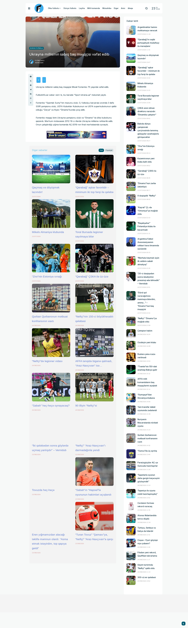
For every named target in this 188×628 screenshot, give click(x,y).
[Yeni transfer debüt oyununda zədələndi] (131, 410)
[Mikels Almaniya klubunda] (51, 213)
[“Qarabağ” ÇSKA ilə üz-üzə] (94, 258)
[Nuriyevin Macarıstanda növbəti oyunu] (131, 422)
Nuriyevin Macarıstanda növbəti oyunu (147, 422)
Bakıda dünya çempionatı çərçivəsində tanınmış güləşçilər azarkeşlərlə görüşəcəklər (148, 130)
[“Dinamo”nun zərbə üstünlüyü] (131, 186)
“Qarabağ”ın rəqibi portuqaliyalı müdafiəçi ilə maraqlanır (148, 42)
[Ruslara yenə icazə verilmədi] (131, 357)
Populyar (109, 150)
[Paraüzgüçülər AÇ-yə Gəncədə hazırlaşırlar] (131, 465)
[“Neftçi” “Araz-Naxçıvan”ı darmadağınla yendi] (94, 427)
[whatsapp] (30, 98)
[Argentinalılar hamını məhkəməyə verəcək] (131, 30)
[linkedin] (30, 94)
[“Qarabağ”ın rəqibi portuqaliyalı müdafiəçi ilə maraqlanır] (131, 42)
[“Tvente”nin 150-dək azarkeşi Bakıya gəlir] (131, 369)
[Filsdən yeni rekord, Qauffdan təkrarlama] (131, 555)
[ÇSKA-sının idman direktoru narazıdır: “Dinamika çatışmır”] (131, 111)
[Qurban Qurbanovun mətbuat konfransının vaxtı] (51, 298)
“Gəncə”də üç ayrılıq (147, 451)
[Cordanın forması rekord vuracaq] (131, 506)
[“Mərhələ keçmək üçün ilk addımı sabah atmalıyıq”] (131, 260)
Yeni (101, 150)
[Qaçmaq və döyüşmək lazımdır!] (51, 169)
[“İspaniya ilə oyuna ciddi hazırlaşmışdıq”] (131, 493)
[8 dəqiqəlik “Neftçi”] (131, 198)
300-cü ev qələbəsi (146, 577)
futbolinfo (39, 60)
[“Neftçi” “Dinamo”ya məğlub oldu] (131, 321)
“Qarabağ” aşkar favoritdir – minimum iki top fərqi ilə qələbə (148, 70)
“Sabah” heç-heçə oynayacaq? (51, 405)
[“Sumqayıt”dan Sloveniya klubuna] (131, 397)
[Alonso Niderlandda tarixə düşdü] (131, 518)
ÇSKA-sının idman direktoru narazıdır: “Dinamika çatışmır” (146, 111)
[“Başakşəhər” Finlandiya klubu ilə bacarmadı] (131, 226)
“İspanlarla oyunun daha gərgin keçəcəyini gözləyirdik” (148, 478)
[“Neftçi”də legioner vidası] (51, 342)
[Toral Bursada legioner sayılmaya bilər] (94, 213)
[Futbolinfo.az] (39, 8)
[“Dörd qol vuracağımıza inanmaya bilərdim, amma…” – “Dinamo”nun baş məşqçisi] (131, 295)
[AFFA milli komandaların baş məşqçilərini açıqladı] (131, 381)
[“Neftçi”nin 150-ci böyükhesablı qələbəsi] (94, 298)
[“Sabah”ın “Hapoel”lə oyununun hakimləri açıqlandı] (94, 471)
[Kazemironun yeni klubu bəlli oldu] (131, 161)
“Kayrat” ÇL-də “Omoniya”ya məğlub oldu (147, 210)
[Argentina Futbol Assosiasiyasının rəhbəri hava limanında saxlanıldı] (131, 241)
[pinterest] (30, 85)
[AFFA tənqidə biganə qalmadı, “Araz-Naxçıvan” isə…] (94, 342)
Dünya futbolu (36, 48)
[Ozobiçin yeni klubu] (131, 345)
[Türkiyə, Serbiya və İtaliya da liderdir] (131, 530)
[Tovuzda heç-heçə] (51, 471)
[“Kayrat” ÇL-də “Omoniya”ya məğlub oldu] (131, 210)
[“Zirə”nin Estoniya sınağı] (51, 258)
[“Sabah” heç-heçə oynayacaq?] (51, 387)
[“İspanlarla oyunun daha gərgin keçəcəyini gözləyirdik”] (131, 478)
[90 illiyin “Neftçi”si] (94, 387)
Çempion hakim (144, 331)
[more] (31, 103)
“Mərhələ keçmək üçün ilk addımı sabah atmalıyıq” (148, 261)
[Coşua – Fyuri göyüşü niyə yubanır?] (131, 543)
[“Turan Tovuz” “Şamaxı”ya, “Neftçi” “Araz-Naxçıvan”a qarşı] (94, 516)
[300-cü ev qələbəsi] (131, 580)
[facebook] (30, 76)
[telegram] (30, 89)
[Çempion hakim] (131, 333)
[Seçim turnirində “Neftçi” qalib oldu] (131, 567)
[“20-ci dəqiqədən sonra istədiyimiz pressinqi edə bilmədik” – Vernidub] (131, 276)
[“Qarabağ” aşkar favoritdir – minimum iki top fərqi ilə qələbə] (94, 169)
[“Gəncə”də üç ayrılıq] (131, 453)
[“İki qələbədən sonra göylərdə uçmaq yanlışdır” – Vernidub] (51, 427)
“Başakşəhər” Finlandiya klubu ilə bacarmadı (146, 226)
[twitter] (30, 81)
